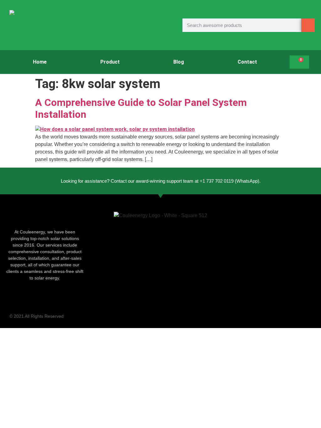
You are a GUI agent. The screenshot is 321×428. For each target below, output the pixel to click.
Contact (247, 62)
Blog (178, 62)
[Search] (308, 25)
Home (40, 62)
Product (110, 62)
